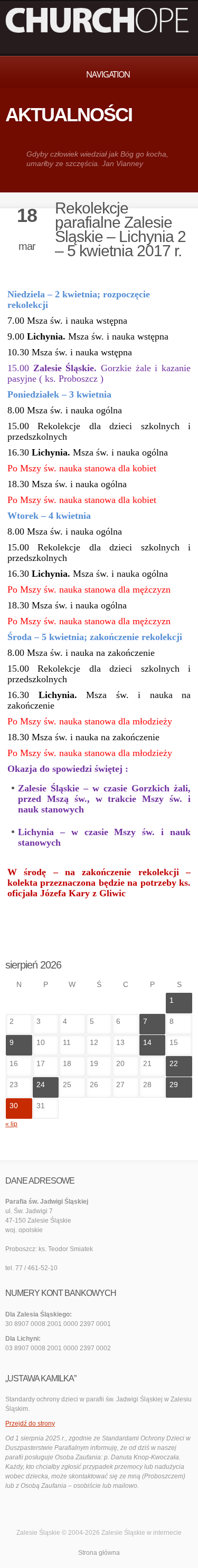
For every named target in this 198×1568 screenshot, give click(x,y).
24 (40, 1084)
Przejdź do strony (30, 1423)
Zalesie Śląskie (123, 1532)
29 (173, 1084)
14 (147, 1042)
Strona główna (99, 1552)
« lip (11, 1124)
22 (173, 1063)
